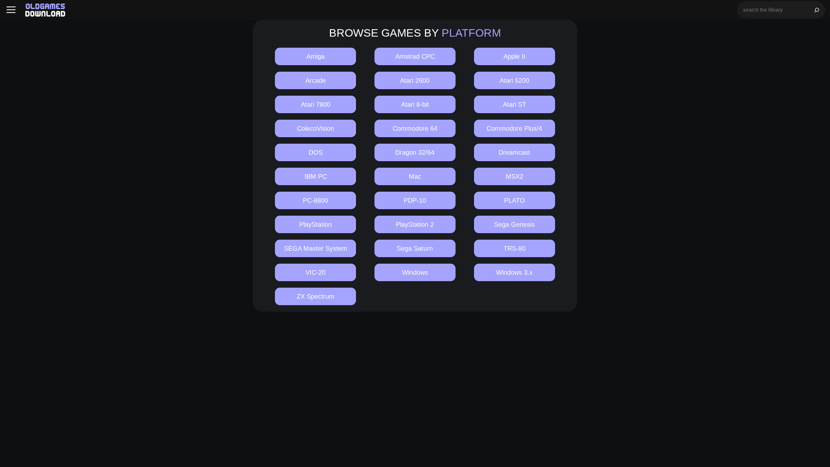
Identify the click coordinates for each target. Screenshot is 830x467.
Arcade (315, 80)
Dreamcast (514, 152)
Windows (415, 272)
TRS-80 (515, 248)
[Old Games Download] (45, 10)
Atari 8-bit (415, 104)
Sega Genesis (514, 224)
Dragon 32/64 (414, 152)
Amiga (315, 56)
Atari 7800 (315, 104)
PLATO (514, 200)
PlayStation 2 (415, 224)
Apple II (515, 56)
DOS (316, 152)
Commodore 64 (415, 128)
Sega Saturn (415, 248)
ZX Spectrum (316, 296)
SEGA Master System (315, 248)
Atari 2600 (415, 80)
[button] (11, 10)
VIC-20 (315, 272)
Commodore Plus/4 (514, 128)
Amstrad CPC (415, 56)
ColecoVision (315, 128)
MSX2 (514, 176)
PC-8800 (315, 200)
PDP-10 (415, 200)
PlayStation (315, 224)
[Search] (817, 10)
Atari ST (514, 104)
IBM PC (315, 176)
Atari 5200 (514, 80)
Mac (415, 176)
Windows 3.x (514, 272)
